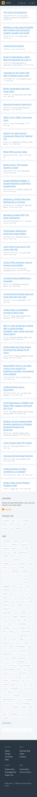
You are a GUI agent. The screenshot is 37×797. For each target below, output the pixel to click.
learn (26, 15)
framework (6, 609)
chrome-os (30, 567)
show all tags (6, 723)
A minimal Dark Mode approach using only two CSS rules (18, 295)
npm (29, 316)
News (7, 760)
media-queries (24, 635)
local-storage (26, 631)
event (29, 597)
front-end (15, 609)
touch (31, 684)
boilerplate (20, 556)
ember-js (5, 597)
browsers (6, 17)
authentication (7, 552)
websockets (14, 714)
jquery (23, 628)
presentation (23, 658)
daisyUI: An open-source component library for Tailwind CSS (17, 136)
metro (5, 639)
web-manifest (16, 703)
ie (15, 624)
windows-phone (16, 718)
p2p (9, 650)
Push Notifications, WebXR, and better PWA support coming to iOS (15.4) (18, 405)
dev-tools (29, 586)
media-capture (12, 635)
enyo (18, 597)
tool (30, 189)
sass (24, 669)
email (17, 594)
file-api (13, 601)
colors (24, 253)
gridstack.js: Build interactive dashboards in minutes (16, 200)
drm (27, 590)
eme (12, 597)
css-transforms (7, 582)
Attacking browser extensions (17, 104)
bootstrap (16, 560)
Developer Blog (25, 751)
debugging (6, 586)
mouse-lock (29, 639)
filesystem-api (22, 601)
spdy (14, 676)
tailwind (15, 142)
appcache (6, 548)
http (18, 475)
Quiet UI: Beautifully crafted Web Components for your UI (17, 58)
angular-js (5, 544)
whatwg (23, 714)
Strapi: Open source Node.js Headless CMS (16, 484)
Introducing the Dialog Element (18, 455)
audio (26, 548)
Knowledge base (10, 772)
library (19, 65)
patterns (15, 650)
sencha (13, 673)
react (4, 665)
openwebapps (20, 646)
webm (4, 710)
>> (30, 730)
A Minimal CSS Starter (13, 46)
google (26, 189)
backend (24, 316)
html (15, 65)
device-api (6, 590)
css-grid (20, 36)
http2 (31, 620)
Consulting (8, 757)
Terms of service (25, 772)
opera (30, 646)
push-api (6, 413)
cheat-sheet (13, 567)
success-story (15, 680)
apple (14, 411)
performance (7, 654)
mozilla (5, 643)
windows (5, 718)
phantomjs (24, 654)
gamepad (16, 612)
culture (5, 528)
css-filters (16, 578)
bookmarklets (6, 560)
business (22, 563)
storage (5, 680)
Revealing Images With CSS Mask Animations (16, 216)
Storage (7, 754)
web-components (18, 63)
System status (9, 769)
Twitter (22, 754)
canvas (31, 563)
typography (18, 94)
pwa (20, 155)
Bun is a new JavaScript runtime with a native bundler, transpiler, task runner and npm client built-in (18, 329)
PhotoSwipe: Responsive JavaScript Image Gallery (14, 232)
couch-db (26, 575)
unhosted (28, 688)
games (18, 528)
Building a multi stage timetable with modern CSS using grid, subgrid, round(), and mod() (18, 30)
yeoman (25, 718)
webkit (29, 94)
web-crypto (20, 699)
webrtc (5, 714)
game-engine (7, 612)
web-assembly (6, 695)
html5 (12, 524)
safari (26, 411)
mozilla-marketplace (15, 643)
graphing (23, 616)
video (9, 692)
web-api (27, 692)
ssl (25, 676)
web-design (21, 123)
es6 (24, 597)
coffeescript (15, 571)
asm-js (20, 548)
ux (4, 692)
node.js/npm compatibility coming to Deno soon (15, 311)
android (22, 541)
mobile (30, 411)
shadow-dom (6, 676)
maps (4, 635)
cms (17, 489)
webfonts (20, 189)
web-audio (17, 695)
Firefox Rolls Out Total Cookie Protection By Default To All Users (17, 350)
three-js (12, 684)
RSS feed (8, 509)
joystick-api (15, 628)
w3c (20, 692)
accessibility (7, 270)
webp (17, 710)
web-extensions (24, 107)
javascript (24, 17)
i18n (4, 624)
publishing (21, 661)
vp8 (15, 692)
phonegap (5, 658)
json (29, 628)
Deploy (7, 751)
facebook (6, 601)
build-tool (14, 563)
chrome (21, 567)
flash (13, 605)
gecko (30, 612)
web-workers (16, 284)
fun (30, 609)
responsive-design (24, 665)
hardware (5, 620)
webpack (24, 710)
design (21, 586)
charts (5, 567)
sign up (23, 3)
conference (25, 571)
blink (12, 556)
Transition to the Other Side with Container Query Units (16, 74)
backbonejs (22, 552)
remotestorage (12, 665)
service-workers (22, 673)
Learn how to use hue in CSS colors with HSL (16, 248)
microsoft (13, 639)
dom (13, 590)
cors (19, 575)
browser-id (25, 560)
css (18, 15)
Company (23, 757)
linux (17, 631)
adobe (15, 541)
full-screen (23, 609)
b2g (15, 552)
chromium (5, 571)
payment (23, 650)
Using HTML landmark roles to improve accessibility (17, 264)
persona (16, 654)
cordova (12, 575)
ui (19, 17)
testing (5, 684)
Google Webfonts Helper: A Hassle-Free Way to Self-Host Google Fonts (17, 183)
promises (12, 661)
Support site (9, 775)
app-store (24, 545)
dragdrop (20, 590)
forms (28, 605)
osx (4, 650)
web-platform (20, 446)
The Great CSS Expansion (15, 12)
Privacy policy (24, 769)
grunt (30, 616)
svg (23, 680)
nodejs (18, 316)
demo (14, 586)
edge (4, 594)
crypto (4, 578)
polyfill (13, 658)
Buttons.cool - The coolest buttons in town (15, 166)
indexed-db (22, 624)
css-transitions (17, 582)
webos (11, 710)
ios (10, 411)
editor (11, 594)
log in (33, 3)
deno (13, 316)
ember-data (25, 594)
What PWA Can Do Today (15, 151)
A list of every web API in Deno (17, 442)
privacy (5, 358)
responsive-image (8, 669)
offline (11, 646)
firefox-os (6, 605)
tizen (19, 684)
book (27, 556)
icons (12, 123)
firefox (18, 356)
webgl (23, 707)
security (15, 107)
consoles (5, 575)
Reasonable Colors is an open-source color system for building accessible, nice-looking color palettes (18, 369)
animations (14, 17)
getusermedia (6, 616)
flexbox (20, 605)
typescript (28, 205)
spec (21, 15)
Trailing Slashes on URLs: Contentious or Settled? (15, 470)
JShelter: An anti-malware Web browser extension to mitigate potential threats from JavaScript (17, 425)
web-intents (6, 703)
